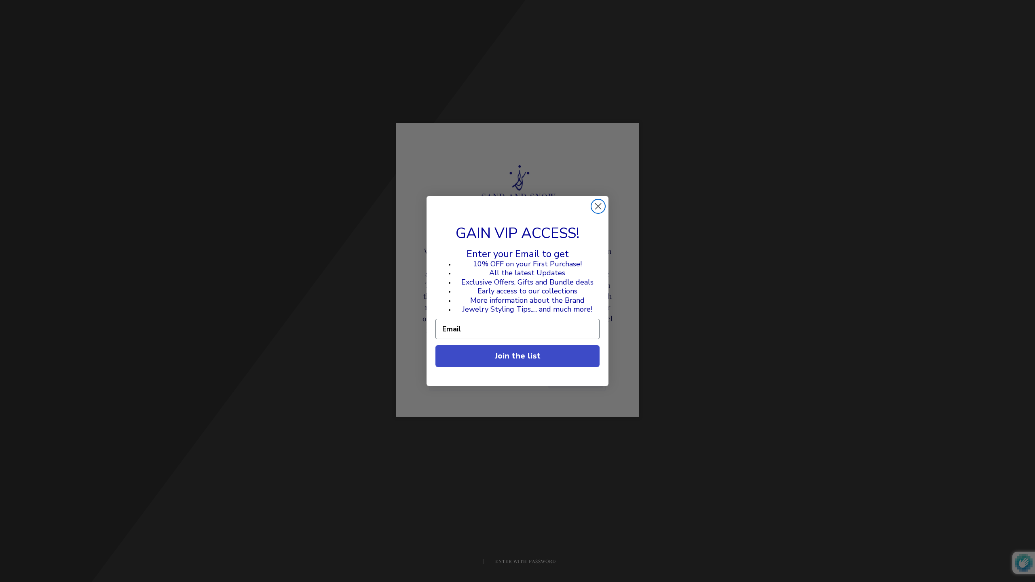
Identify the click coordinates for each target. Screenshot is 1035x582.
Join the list (518, 355)
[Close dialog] (598, 206)
